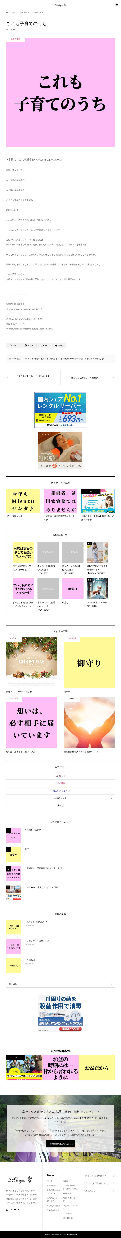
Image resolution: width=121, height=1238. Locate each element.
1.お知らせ (60, 776)
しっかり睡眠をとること (53, 359)
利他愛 (66, 359)
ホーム (49, 1181)
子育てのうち (84, 359)
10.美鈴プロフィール (70, 1207)
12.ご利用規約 (68, 1218)
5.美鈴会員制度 (53, 1210)
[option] (24, 1067)
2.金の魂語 (16, 359)
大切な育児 (74, 359)
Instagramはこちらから (60, 1144)
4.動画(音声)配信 (53, 1206)
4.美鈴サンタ (60, 798)
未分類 (60, 805)
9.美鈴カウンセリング (70, 1199)
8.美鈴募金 (67, 1193)
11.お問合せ (67, 1213)
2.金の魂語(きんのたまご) (53, 1191)
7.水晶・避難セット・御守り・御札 (70, 1187)
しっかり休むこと (35, 359)
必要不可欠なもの (98, 359)
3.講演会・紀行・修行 (52, 1199)
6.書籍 (65, 1181)
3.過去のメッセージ (60, 790)
